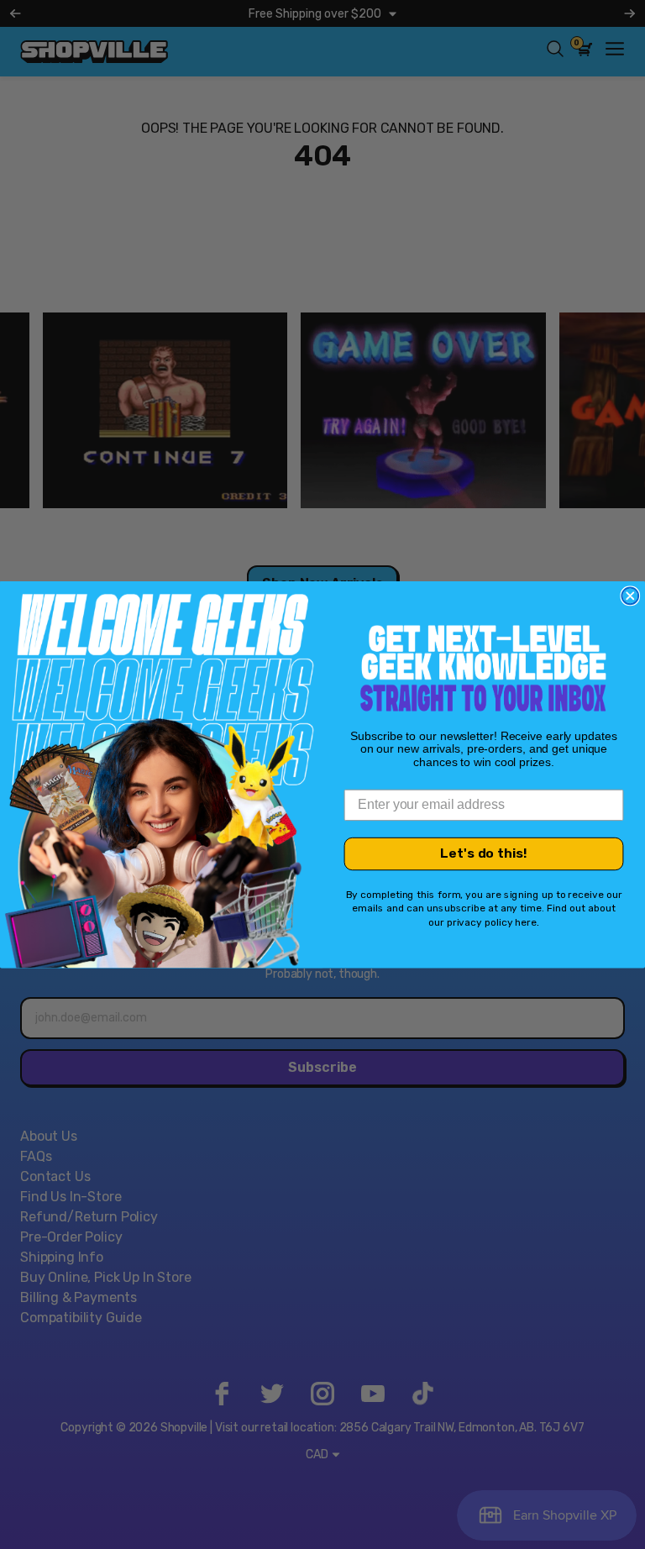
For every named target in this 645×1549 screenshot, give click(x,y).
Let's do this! (483, 854)
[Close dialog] (629, 595)
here (526, 922)
